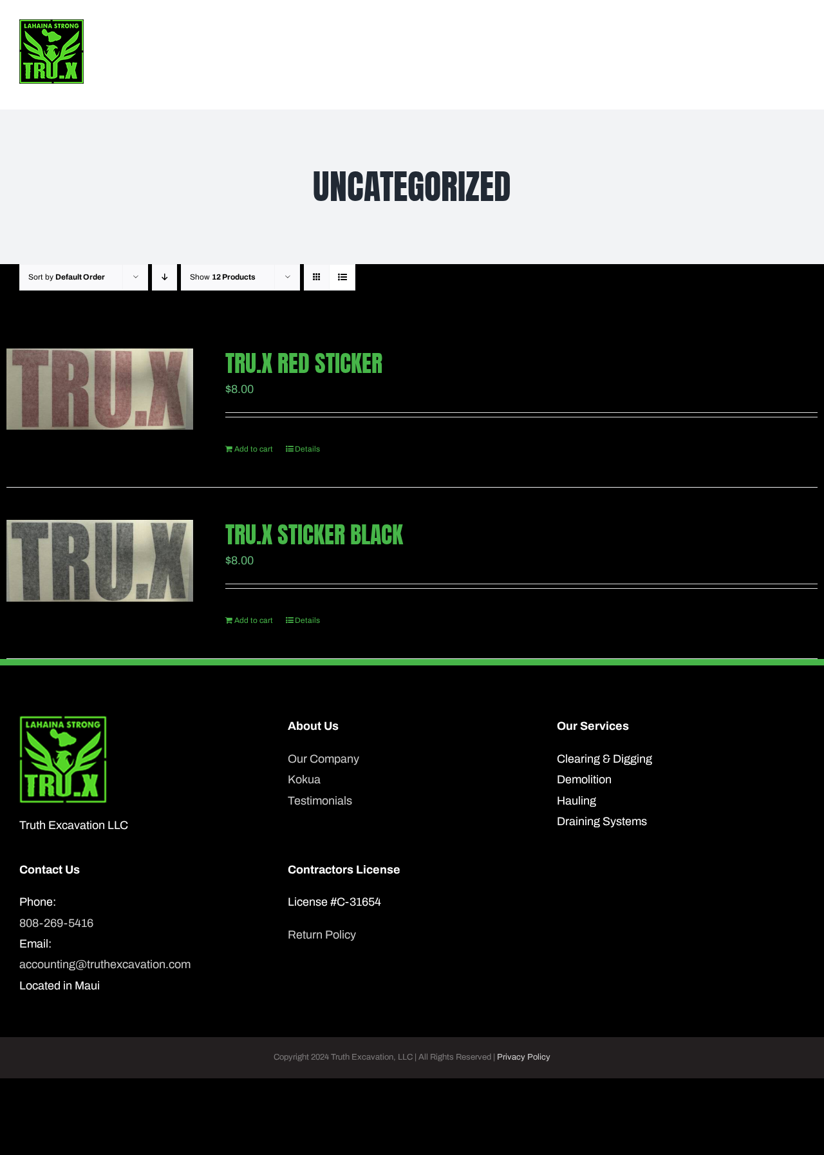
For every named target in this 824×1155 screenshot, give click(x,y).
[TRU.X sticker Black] (99, 561)
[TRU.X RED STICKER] (99, 389)
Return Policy (322, 934)
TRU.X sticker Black (314, 534)
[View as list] (342, 277)
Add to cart (253, 448)
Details (307, 448)
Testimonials (320, 800)
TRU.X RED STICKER (303, 363)
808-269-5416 (56, 923)
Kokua (304, 779)
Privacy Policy (523, 1057)
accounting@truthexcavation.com (105, 964)
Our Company (323, 758)
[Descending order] (164, 277)
